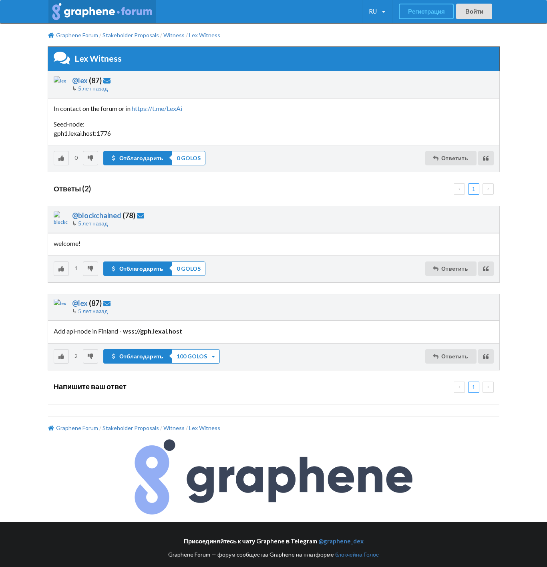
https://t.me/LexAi (157, 108)
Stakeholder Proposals (131, 35)
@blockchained (96, 215)
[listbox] (377, 11)
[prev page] (459, 189)
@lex (80, 80)
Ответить (454, 158)
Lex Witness (204, 35)
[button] (154, 158)
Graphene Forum (77, 35)
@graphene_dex (341, 541)
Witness (174, 35)
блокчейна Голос (357, 554)
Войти (474, 11)
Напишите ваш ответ (90, 386)
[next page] (488, 189)
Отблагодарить (141, 158)
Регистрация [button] (426, 11)
